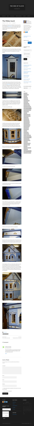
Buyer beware (26, 102)
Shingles (29, 147)
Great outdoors (26, 117)
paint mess (8, 84)
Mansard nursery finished (27, 68)
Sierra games (25, 149)
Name (3, 375)
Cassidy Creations (26, 103)
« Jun (24, 413)
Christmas (25, 105)
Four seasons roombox (27, 114)
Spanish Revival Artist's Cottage (27, 151)
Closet (28, 105)
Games (14, 403)
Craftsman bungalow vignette (26, 108)
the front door (10, 26)
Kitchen (25, 135)
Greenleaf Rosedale (26, 123)
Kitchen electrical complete (27, 81)
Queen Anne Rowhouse (27, 143)
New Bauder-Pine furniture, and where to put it (27, 65)
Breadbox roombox (26, 100)
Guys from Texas (26, 129)
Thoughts (14, 407)
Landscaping (28, 135)
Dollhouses (5, 332)
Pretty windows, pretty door (6, 337)
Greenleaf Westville (26, 126)
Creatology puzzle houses (27, 110)
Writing (14, 409)
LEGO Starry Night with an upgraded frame (27, 72)
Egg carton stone (26, 111)
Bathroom (25, 96)
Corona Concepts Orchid (27, 106)
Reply (6, 353)
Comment (4, 365)
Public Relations (15, 405)
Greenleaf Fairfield (26, 120)
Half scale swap (26, 132)
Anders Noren (27, 423)
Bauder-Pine (25, 97)
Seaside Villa (25, 147)
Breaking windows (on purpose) (17, 337)
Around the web (26, 94)
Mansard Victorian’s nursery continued (26, 76)
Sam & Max (25, 146)
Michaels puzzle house (27, 140)
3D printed (25, 93)
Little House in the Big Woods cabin (27, 137)
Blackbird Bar (26, 99)
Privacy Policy (15, 414)
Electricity (25, 113)
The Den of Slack (17, 6)
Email (3, 379)
